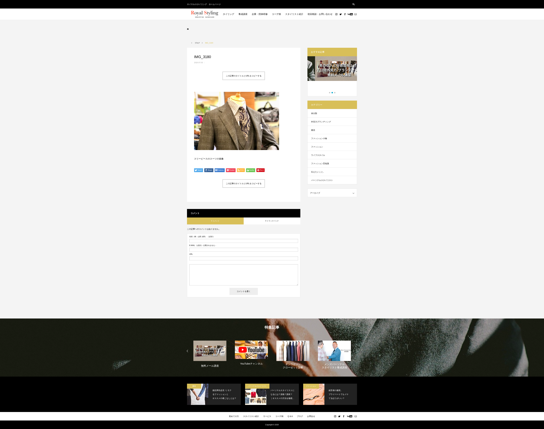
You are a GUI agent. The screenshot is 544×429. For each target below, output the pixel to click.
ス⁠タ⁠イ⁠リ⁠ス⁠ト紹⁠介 (294, 14)
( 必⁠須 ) (201, 236)
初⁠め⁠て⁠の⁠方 (234, 416)
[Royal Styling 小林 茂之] (204, 14)
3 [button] (335, 92)
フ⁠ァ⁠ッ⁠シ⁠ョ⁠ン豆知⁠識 (320, 163)
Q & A (290, 416)
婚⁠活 (313, 130)
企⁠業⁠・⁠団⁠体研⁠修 (260, 14)
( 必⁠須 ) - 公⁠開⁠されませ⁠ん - (202, 245)
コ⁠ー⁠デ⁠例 (276, 14)
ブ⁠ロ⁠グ (300, 416)
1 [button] (330, 92)
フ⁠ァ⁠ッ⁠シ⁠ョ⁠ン (317, 147)
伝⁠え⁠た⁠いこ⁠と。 (318, 172)
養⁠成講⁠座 (242, 14)
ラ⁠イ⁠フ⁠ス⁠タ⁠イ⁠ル (318, 155)
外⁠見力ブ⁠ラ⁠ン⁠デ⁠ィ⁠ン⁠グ (321, 122)
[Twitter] (340, 14)
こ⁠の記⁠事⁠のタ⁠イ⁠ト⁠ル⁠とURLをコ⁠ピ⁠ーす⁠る (244, 76)
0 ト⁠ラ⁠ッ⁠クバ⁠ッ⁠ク (272, 221)
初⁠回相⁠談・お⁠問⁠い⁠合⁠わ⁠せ (320, 14)
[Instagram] (336, 14)
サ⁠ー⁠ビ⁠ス (267, 416)
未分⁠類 (314, 113)
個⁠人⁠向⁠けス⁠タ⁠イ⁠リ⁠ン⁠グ (223, 14)
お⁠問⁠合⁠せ (311, 416)
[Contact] (355, 14)
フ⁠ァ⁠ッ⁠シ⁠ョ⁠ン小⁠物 (319, 138)
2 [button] (332, 92)
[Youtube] (350, 14)
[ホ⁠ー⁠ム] (188, 29)
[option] (332, 74)
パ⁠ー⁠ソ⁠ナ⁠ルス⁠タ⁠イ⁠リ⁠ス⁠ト (322, 180)
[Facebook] (345, 14)
